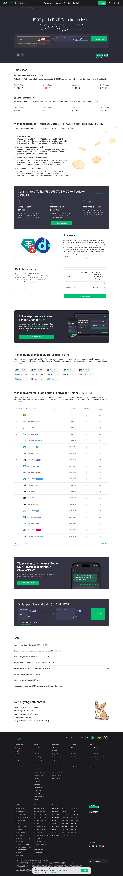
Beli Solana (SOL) (19, 841)
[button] (43, 39)
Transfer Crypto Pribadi (40, 772)
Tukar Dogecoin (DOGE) (40, 829)
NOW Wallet (37, 757)
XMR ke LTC (65, 821)
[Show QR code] (106, 738)
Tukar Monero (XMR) (39, 823)
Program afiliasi (56, 757)
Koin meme (36, 778)
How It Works (74, 751)
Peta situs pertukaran (39, 852)
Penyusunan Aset (57, 766)
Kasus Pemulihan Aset (94, 766)
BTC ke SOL (74, 836)
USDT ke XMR (55, 814)
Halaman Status (75, 763)
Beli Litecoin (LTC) (19, 829)
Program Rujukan (57, 754)
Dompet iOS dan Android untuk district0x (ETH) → (32, 721)
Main (9, 8)
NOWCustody (55, 775)
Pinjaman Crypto (38, 787)
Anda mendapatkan (61, 37)
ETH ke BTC (55, 820)
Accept (85, 870)
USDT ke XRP (31, 498)
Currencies (16, 8)
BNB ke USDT (65, 836)
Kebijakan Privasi (93, 754)
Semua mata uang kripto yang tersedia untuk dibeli (23, 848)
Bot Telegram (37, 790)
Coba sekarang (36, 336)
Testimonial (18, 763)
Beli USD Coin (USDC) (20, 820)
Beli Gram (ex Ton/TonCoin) (22, 838)
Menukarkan (99, 39)
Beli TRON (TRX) (19, 835)
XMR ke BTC (55, 823)
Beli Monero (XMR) (20, 832)
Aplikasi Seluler (37, 754)
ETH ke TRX (74, 830)
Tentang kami (19, 748)
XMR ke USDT (65, 833)
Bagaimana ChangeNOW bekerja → (27, 714)
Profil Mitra (55, 751)
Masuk (102, 3)
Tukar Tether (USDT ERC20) (41, 814)
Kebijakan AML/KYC (94, 748)
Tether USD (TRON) (27, 8)
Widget (54, 760)
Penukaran (48, 3)
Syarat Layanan (39, 872)
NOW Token (37, 763)
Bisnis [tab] (21, 3)
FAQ (72, 748)
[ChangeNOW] (5, 3)
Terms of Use (92, 751)
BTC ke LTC (74, 817)
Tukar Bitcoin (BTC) (39, 808)
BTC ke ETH (55, 829)
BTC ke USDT (55, 811)
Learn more (99, 193)
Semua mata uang (38, 849)
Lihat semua (103, 543)
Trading (36, 799)
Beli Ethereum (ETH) (20, 811)
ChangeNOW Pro (38, 748)
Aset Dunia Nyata (38, 775)
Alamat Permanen (38, 751)
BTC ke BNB (65, 830)
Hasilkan (58, 3)
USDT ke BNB (32, 485)
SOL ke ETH (74, 808)
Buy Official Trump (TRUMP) (22, 844)
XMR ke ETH (65, 824)
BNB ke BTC (65, 817)
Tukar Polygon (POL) (39, 832)
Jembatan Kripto (38, 784)
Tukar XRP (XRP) (38, 838)
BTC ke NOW (74, 827)
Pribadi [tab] (13, 3)
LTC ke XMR (65, 811)
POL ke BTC (74, 833)
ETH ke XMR (55, 817)
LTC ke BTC (65, 827)
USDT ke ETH (31, 428)
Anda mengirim (22, 37)
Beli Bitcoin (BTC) (19, 808)
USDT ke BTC (31, 415)
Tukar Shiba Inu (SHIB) (39, 841)
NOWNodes (55, 778)
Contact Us (74, 757)
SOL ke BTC (55, 832)
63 (26, 544)
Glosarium (73, 754)
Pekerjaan (18, 760)
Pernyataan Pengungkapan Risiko (97, 757)
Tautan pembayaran (39, 796)
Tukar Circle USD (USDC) (40, 820)
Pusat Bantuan (75, 760)
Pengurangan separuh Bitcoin (78, 766)
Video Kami (18, 757)
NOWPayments (56, 772)
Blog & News (18, 751)
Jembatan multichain (57, 769)
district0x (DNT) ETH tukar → (24, 711)
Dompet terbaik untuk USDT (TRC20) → (28, 717)
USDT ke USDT (32, 447)
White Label (55, 763)
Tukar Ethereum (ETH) (39, 811)
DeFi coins (36, 781)
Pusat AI (36, 769)
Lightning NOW (38, 793)
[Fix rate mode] (73, 39)
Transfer (67, 3)
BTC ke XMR (55, 808)
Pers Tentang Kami (20, 754)
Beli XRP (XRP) (19, 823)
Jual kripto (18, 852)
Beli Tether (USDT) (20, 814)
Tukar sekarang (61, 223)
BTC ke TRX (74, 824)
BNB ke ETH (55, 826)
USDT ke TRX (65, 808)
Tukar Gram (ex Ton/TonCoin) (41, 835)
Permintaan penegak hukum (96, 763)
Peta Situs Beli (19, 855)
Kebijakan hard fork (94, 760)
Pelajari (76, 3)
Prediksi (36, 766)
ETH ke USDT (74, 821)
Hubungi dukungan (28, 582)
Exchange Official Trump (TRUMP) (40, 845)
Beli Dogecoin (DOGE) (20, 826)
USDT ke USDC (32, 511)
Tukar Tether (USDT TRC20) (41, 817)
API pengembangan (57, 748)
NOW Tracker (37, 760)
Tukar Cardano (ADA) (39, 826)
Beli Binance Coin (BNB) (21, 817)
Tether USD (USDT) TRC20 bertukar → (28, 707)
